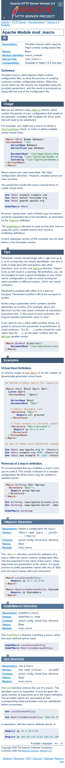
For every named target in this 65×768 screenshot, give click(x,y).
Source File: (9, 59)
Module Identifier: (13, 55)
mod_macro (31, 373)
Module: (7, 547)
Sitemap (48, 758)
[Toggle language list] (4, 38)
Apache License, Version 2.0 (37, 750)
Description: (10, 44)
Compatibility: (11, 62)
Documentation (36, 22)
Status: (6, 51)
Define (37, 268)
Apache (5, 22)
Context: (7, 539)
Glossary (37, 758)
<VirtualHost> (10, 129)
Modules (5, 25)
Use (46, 213)
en (56, 743)
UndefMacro (13, 226)
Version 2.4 (53, 22)
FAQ (28, 758)
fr (61, 743)
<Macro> (36, 110)
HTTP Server (19, 22)
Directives (19, 758)
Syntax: (7, 532)
